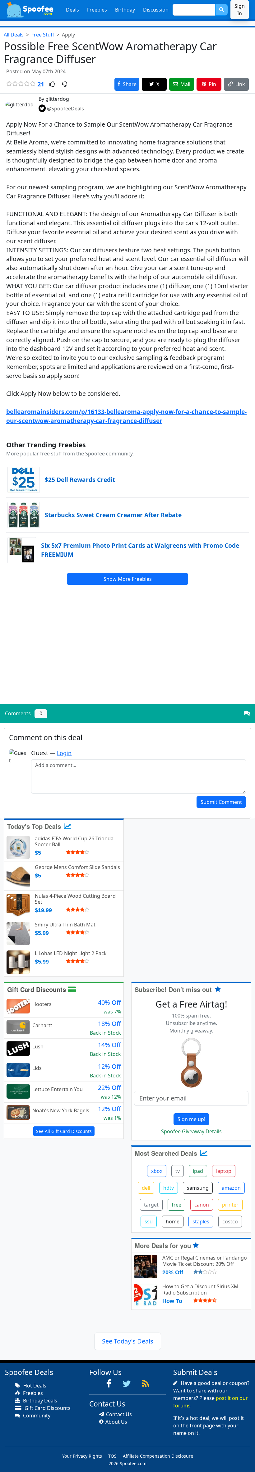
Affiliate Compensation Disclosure (158, 1456)
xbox (156, 1171)
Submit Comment (221, 802)
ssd (149, 1221)
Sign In (239, 9)
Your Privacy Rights (82, 1456)
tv (177, 1171)
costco (230, 1221)
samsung (198, 1187)
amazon (231, 1187)
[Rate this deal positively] (52, 85)
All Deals (14, 34)
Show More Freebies (128, 579)
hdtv (168, 1187)
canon (201, 1204)
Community (36, 1415)
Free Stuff (42, 34)
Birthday (125, 9)
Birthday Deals (39, 1400)
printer (230, 1204)
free (176, 1204)
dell (146, 1187)
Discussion (156, 9)
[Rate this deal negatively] (64, 85)
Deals (72, 9)
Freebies (97, 9)
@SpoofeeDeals (65, 108)
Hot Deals (34, 1385)
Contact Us (119, 1414)
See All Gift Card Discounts (64, 1131)
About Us (116, 1421)
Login (64, 753)
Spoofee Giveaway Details (191, 1131)
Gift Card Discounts (37, 989)
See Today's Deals (127, 1341)
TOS (112, 1456)
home (172, 1221)
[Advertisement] (127, 656)
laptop (223, 1171)
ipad (198, 1171)
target (151, 1204)
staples (200, 1221)
